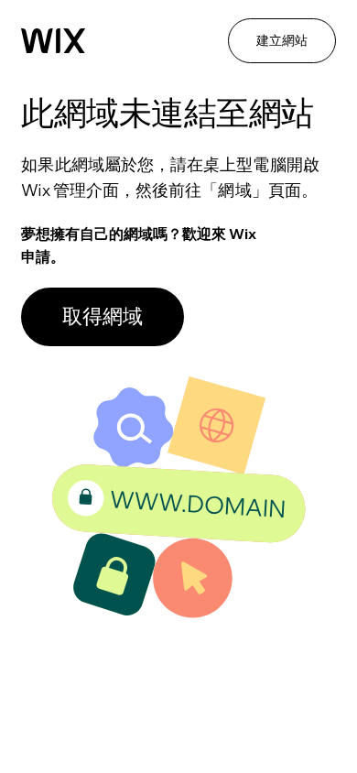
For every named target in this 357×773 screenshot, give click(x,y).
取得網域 (102, 316)
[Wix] (53, 41)
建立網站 (282, 40)
